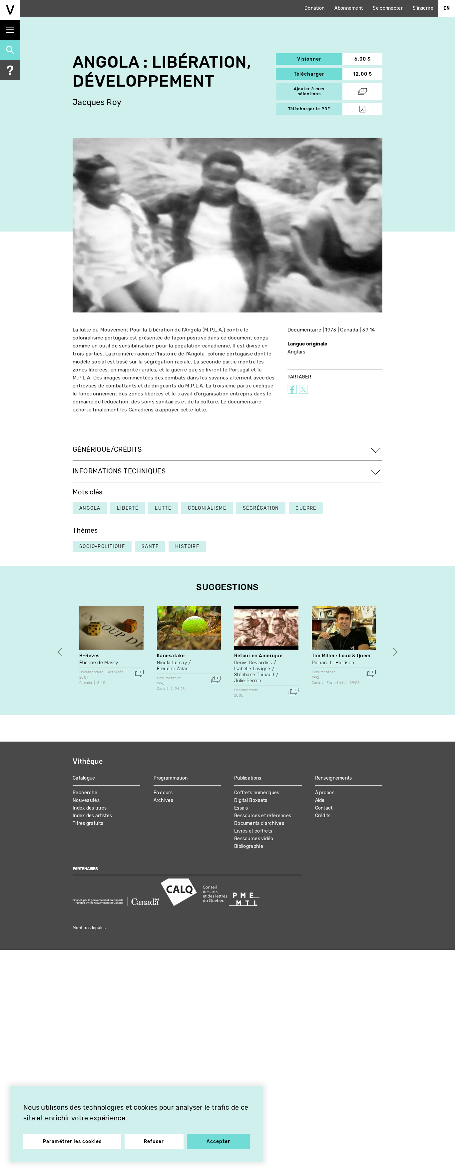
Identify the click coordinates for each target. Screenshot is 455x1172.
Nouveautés (86, 800)
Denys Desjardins (253, 663)
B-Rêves (89, 656)
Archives (163, 800)
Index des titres (90, 808)
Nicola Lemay (172, 663)
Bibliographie (248, 846)
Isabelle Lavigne (252, 669)
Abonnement (348, 8)
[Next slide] (395, 652)
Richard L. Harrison (333, 663)
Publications (247, 778)
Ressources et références (262, 816)
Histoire (187, 546)
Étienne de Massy (98, 663)
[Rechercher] (10, 50)
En (446, 8)
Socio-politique (102, 546)
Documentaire (304, 330)
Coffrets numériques (256, 793)
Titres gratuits (88, 823)
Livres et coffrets (253, 831)
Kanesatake (171, 656)
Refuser (154, 1141)
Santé (150, 546)
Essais (241, 808)
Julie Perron (247, 681)
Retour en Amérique (258, 656)
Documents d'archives (259, 823)
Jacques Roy (97, 102)
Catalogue (84, 778)
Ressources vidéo (253, 839)
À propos (324, 793)
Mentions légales (89, 927)
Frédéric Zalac (173, 669)
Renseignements (333, 778)
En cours (163, 793)
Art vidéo (116, 672)
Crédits (323, 816)
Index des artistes (92, 816)
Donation (314, 8)
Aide (320, 800)
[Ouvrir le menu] (10, 30)
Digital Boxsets (250, 800)
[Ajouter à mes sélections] (139, 674)
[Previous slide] (60, 652)
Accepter (218, 1141)
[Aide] (10, 70)
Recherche (85, 793)
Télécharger (318, 74)
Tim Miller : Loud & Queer (341, 656)
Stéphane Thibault (254, 675)
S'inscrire (423, 8)
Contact (324, 808)
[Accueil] (10, 10)
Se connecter (388, 8)
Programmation (171, 778)
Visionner (319, 59)
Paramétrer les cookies (72, 1141)
